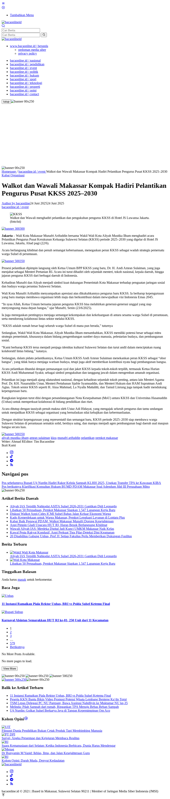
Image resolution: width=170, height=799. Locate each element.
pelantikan (88, 438)
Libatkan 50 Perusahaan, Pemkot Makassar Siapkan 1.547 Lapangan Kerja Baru (62, 510)
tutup (6, 101)
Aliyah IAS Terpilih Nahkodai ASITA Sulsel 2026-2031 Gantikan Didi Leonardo (63, 506)
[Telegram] (11, 461)
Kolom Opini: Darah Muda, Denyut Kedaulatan (33, 760)
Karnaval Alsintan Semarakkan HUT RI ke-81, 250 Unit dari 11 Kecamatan (55, 620)
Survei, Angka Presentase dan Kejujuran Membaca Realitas (40, 738)
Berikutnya (17, 647)
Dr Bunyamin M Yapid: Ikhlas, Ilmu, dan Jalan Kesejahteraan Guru (46, 753)
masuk (22, 579)
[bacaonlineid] (12, 22)
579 (12, 643)
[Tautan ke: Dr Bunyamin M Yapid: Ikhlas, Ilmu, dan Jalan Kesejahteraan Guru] (8, 749)
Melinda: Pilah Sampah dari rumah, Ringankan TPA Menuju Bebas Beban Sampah (64, 707)
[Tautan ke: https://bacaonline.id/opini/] (26, 719)
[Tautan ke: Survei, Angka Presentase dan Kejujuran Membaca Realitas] (8, 734)
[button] (44, 35)
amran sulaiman (39, 438)
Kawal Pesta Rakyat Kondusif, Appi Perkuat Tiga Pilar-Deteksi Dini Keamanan (62, 532)
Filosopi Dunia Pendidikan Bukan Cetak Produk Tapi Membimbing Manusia (52, 730)
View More (9, 668)
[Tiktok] (11, 457)
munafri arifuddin (68, 438)
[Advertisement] (85, 135)
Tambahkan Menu (22, 15)
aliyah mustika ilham (15, 438)
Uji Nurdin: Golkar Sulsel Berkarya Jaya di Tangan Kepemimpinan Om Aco (60, 710)
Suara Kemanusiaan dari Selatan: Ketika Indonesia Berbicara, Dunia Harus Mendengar (58, 745)
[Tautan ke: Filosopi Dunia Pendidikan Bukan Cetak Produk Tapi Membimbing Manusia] (6, 727)
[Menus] (3, 4)
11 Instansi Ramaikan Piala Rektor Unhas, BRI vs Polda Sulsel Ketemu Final (56, 604)
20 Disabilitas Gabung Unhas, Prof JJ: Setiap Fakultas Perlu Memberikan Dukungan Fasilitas (71, 536)
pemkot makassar (106, 438)
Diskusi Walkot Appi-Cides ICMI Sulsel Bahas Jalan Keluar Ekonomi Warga (60, 514)
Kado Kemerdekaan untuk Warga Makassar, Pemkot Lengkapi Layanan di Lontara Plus (67, 517)
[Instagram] (11, 452)
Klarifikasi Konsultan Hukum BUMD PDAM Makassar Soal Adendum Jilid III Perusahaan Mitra (76, 486)
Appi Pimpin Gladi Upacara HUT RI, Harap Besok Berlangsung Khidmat (58, 525)
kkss (54, 438)
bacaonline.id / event (15, 207)
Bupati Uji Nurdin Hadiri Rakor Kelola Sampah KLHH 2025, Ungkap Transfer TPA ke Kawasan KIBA (81, 483)
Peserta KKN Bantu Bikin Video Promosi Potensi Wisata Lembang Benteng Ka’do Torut (68, 699)
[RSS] (11, 465)
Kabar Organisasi (13, 175)
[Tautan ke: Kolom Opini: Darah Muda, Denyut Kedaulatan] (5, 757)
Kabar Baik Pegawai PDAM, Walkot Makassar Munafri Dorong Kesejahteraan (62, 521)
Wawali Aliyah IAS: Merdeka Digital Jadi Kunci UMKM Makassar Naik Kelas (62, 528)
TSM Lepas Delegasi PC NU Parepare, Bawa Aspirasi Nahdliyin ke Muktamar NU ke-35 (69, 703)
